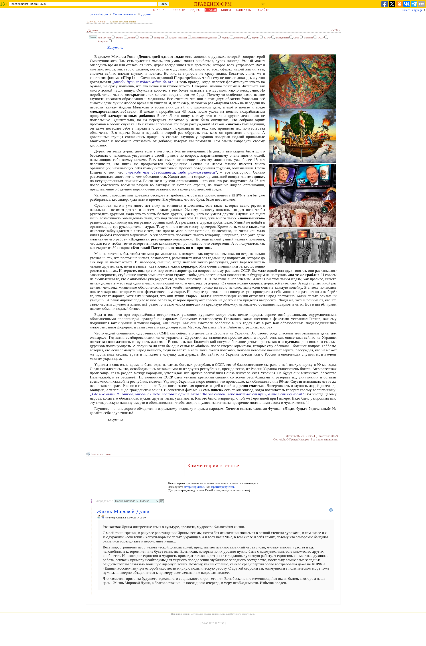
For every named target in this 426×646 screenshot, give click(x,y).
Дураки (146, 14)
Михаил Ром (104, 37)
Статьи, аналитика (124, 14)
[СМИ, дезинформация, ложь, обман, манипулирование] (302, 226)
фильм (131, 37)
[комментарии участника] (103, 517)
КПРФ (267, 37)
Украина (308, 37)
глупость (144, 37)
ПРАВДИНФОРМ (213, 4)
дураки (119, 37)
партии (255, 37)
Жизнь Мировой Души (123, 511)
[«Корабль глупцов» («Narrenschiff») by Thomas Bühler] (302, 162)
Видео (195, 10)
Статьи (210, 10)
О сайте (263, 10)
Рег (262, 4)
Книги (226, 10)
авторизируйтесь (194, 486)
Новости (178, 10)
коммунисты (282, 37)
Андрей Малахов (178, 37)
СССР (321, 37)
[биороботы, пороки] (302, 262)
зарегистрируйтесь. (223, 486)
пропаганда (240, 37)
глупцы (225, 37)
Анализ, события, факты (123, 21)
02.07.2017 (93, 21)
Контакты (244, 10)
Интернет (159, 37)
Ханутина (103, 41)
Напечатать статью (101, 454)
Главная (159, 10)
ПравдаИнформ (98, 14)
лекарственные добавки (204, 37)
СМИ (296, 37)
